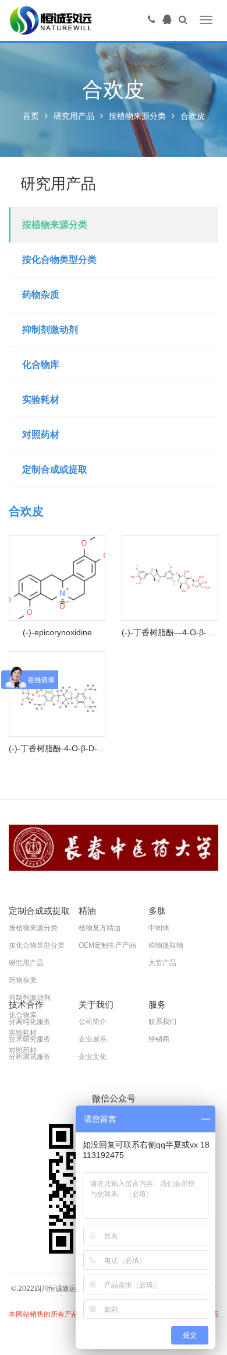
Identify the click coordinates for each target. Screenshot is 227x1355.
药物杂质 (40, 295)
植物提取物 (165, 945)
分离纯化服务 (30, 1022)
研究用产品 (74, 116)
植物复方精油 (99, 928)
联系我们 (162, 1022)
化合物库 (40, 364)
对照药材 (40, 434)
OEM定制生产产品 (107, 945)
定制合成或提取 (54, 469)
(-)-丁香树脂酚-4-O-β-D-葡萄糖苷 (57, 748)
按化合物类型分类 (59, 260)
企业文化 (93, 1057)
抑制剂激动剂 (50, 330)
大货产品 (162, 963)
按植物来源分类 (137, 116)
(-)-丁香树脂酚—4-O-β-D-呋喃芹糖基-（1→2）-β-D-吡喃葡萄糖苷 (170, 632)
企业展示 (93, 1039)
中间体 (158, 928)
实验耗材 (40, 399)
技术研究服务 (30, 1039)
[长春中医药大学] (113, 847)
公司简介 (93, 1022)
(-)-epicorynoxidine (57, 632)
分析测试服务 (30, 1057)
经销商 (158, 1039)
